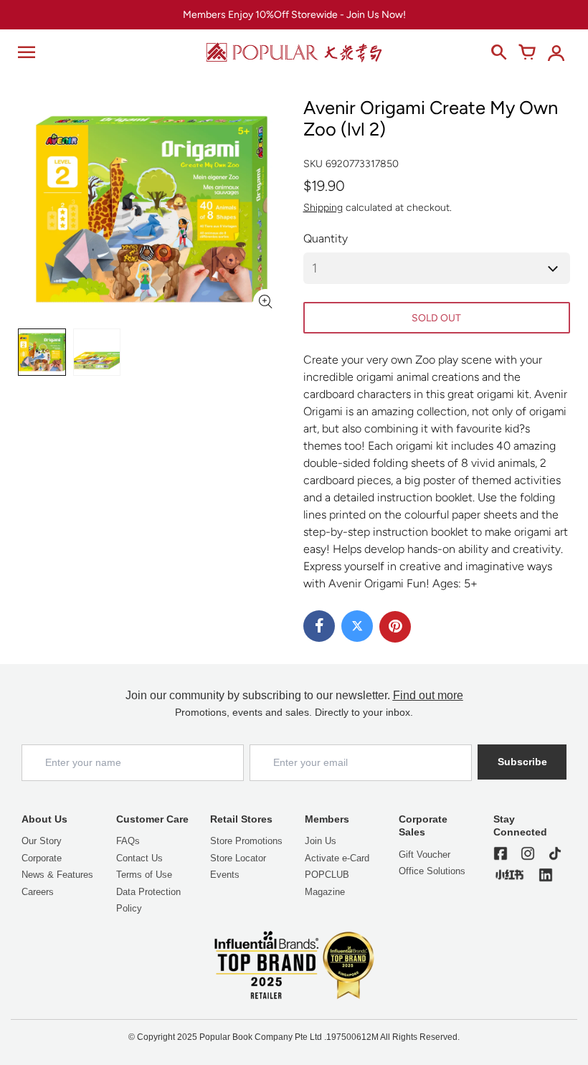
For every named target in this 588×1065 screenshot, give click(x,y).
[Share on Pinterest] (395, 627)
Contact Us (139, 858)
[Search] (498, 52)
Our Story (42, 841)
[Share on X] (357, 626)
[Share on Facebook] (319, 626)
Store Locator (238, 858)
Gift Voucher (424, 854)
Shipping (323, 208)
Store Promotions (246, 841)
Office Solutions (432, 871)
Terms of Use (144, 874)
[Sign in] (555, 52)
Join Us (320, 841)
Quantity (325, 238)
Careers (38, 891)
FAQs (128, 841)
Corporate (42, 858)
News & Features (57, 874)
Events (225, 874)
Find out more (428, 695)
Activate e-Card (337, 858)
